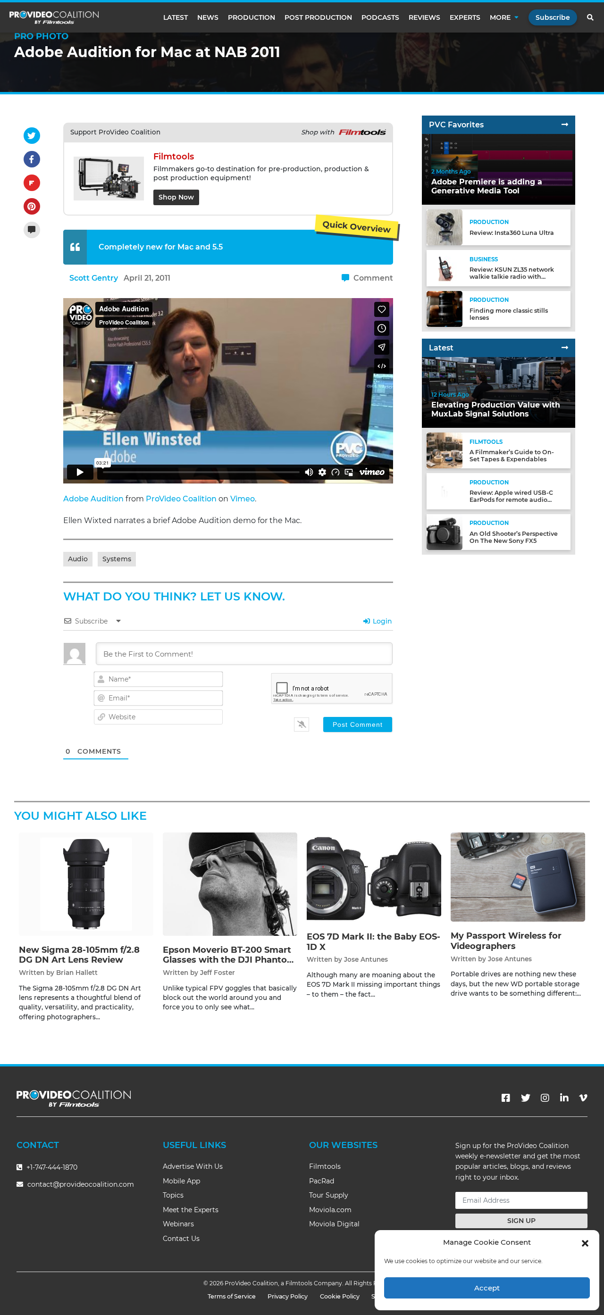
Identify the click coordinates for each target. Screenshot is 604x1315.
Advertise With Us (193, 1166)
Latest (175, 17)
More (500, 17)
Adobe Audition (93, 498)
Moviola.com (330, 1210)
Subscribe (553, 17)
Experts (465, 17)
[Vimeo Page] (583, 1098)
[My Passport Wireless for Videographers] (518, 877)
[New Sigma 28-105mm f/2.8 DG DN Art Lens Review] (86, 884)
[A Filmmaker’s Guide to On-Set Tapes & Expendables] (444, 450)
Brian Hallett (77, 972)
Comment (372, 278)
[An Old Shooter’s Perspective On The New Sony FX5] (444, 531)
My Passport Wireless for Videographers (506, 941)
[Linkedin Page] (564, 1098)
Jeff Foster (217, 972)
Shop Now (176, 197)
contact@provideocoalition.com (80, 1184)
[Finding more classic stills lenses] (444, 308)
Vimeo (242, 498)
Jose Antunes (366, 959)
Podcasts (380, 17)
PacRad (321, 1181)
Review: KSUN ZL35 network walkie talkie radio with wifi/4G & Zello (512, 276)
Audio (78, 559)
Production (251, 17)
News (207, 17)
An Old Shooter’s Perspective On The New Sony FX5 (514, 537)
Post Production (318, 17)
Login (381, 621)
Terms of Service (232, 1296)
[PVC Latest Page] (565, 347)
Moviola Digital (334, 1224)
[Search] (591, 17)
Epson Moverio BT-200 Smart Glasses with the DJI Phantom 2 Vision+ (229, 960)
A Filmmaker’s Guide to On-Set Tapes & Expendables (512, 456)
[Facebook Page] (506, 1098)
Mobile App (181, 1181)
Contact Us (181, 1238)
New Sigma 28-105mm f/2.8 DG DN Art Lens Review (79, 955)
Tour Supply (328, 1195)
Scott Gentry (93, 278)
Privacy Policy (288, 1296)
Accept (487, 1287)
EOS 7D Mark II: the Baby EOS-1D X (373, 942)
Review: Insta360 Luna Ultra (512, 232)
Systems (116, 559)
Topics (173, 1195)
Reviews (424, 17)
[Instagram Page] (545, 1098)
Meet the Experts (190, 1210)
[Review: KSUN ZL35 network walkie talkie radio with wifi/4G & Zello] (444, 268)
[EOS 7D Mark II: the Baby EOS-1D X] (374, 877)
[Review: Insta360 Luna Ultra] (444, 227)
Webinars (178, 1224)
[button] (585, 1242)
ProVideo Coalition (181, 498)
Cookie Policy (340, 1296)
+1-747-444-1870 (51, 1167)
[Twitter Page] (525, 1098)
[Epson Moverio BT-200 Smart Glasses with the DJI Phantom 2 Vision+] (230, 884)
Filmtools (325, 1166)
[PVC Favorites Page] (565, 124)
